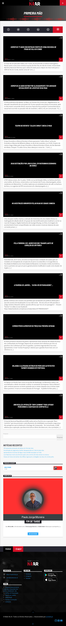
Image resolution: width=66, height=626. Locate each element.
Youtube (28, 578)
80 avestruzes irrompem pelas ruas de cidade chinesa (33, 203)
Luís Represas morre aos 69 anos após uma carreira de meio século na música (26, 454)
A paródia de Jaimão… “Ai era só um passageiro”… (33, 285)
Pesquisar (5, 433)
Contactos (8, 602)
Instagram (28, 576)
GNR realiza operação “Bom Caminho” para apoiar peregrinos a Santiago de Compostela (33, 406)
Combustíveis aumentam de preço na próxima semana (33, 326)
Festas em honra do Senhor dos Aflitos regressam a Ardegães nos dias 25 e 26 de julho (29, 457)
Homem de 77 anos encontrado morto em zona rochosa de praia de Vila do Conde (33, 48)
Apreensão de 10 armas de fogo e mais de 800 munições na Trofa (22, 452)
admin (6, 58)
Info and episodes (33, 534)
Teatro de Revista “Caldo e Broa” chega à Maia (33, 126)
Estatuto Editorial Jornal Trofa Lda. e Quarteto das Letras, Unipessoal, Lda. (11, 589)
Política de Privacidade (11, 593)
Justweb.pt (49, 617)
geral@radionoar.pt (12, 577)
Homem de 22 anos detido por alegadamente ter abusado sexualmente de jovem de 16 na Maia (33, 87)
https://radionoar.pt (12, 574)
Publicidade (8, 597)
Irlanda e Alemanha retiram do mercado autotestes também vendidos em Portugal (33, 367)
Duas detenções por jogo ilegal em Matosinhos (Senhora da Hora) (33, 164)
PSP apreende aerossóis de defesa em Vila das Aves (18, 448)
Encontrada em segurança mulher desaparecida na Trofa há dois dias (24, 450)
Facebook (28, 574)
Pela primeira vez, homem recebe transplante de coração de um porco (33, 244)
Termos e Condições (11, 599)
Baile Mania (7, 467)
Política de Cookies (10, 595)
